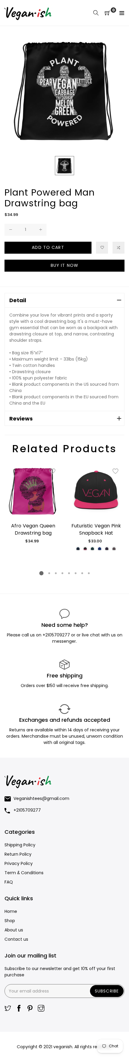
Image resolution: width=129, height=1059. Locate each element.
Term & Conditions (24, 873)
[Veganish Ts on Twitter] (7, 1008)
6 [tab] (75, 573)
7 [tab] (82, 573)
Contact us (16, 939)
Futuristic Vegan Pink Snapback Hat (96, 529)
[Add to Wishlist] (102, 248)
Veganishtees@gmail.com (41, 798)
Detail (17, 300)
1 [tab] (41, 573)
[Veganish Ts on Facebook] (19, 1008)
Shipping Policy (19, 845)
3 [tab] (56, 573)
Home (10, 911)
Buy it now (64, 265)
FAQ (8, 882)
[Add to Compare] (118, 248)
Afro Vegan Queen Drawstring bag (33, 529)
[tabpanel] (33, 503)
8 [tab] (89, 573)
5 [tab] (69, 573)
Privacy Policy (18, 863)
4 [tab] (62, 573)
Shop (9, 921)
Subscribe (107, 991)
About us (13, 930)
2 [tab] (49, 573)
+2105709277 (57, 635)
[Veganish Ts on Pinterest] (30, 1008)
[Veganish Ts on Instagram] (41, 1008)
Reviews (21, 418)
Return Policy (18, 854)
